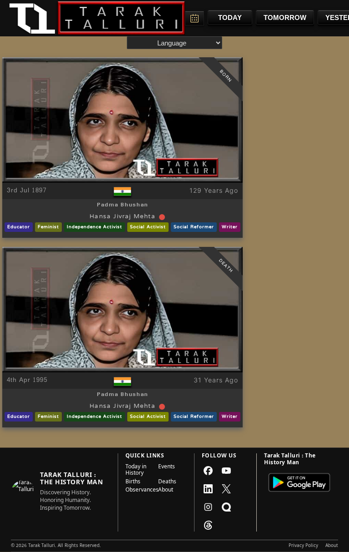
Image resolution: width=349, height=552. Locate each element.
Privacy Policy (303, 546)
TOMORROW (285, 17)
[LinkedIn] (208, 488)
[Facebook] (208, 470)
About (165, 490)
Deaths (167, 482)
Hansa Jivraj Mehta (122, 216)
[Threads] (208, 525)
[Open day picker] (194, 18)
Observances (139, 490)
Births (132, 482)
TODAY (230, 17)
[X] (226, 488)
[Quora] (226, 507)
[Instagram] (208, 507)
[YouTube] (226, 470)
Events (166, 467)
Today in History (135, 470)
